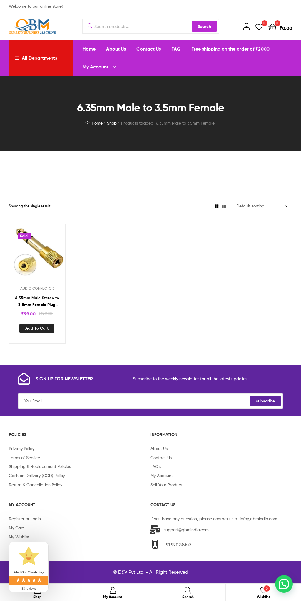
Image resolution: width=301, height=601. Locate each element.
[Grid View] (216, 205)
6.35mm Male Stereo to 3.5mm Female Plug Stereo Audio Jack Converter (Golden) (37, 301)
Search (204, 26)
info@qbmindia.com (258, 518)
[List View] (224, 205)
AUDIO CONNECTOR (37, 288)
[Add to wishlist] (29, 255)
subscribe (265, 401)
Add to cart (37, 328)
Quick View (44, 255)
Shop (112, 122)
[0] (258, 26)
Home (97, 122)
